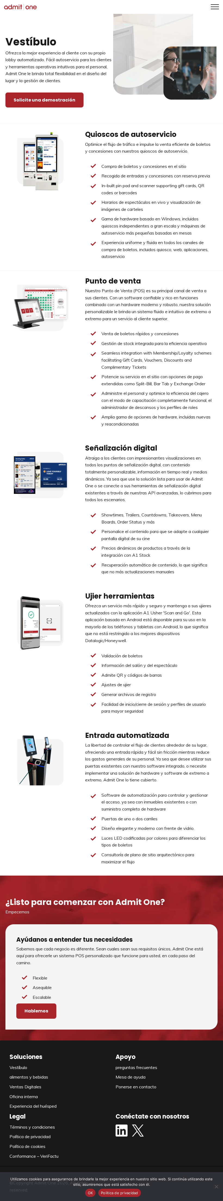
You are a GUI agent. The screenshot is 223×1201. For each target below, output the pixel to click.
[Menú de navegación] (213, 7)
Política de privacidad (30, 1136)
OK (90, 1193)
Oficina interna (24, 1096)
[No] (216, 1186)
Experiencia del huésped (33, 1106)
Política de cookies (27, 1146)
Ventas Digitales (25, 1086)
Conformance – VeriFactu (34, 1156)
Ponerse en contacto (136, 1086)
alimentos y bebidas (29, 1077)
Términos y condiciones (32, 1127)
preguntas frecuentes (136, 1067)
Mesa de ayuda (130, 1077)
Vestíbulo (18, 1067)
